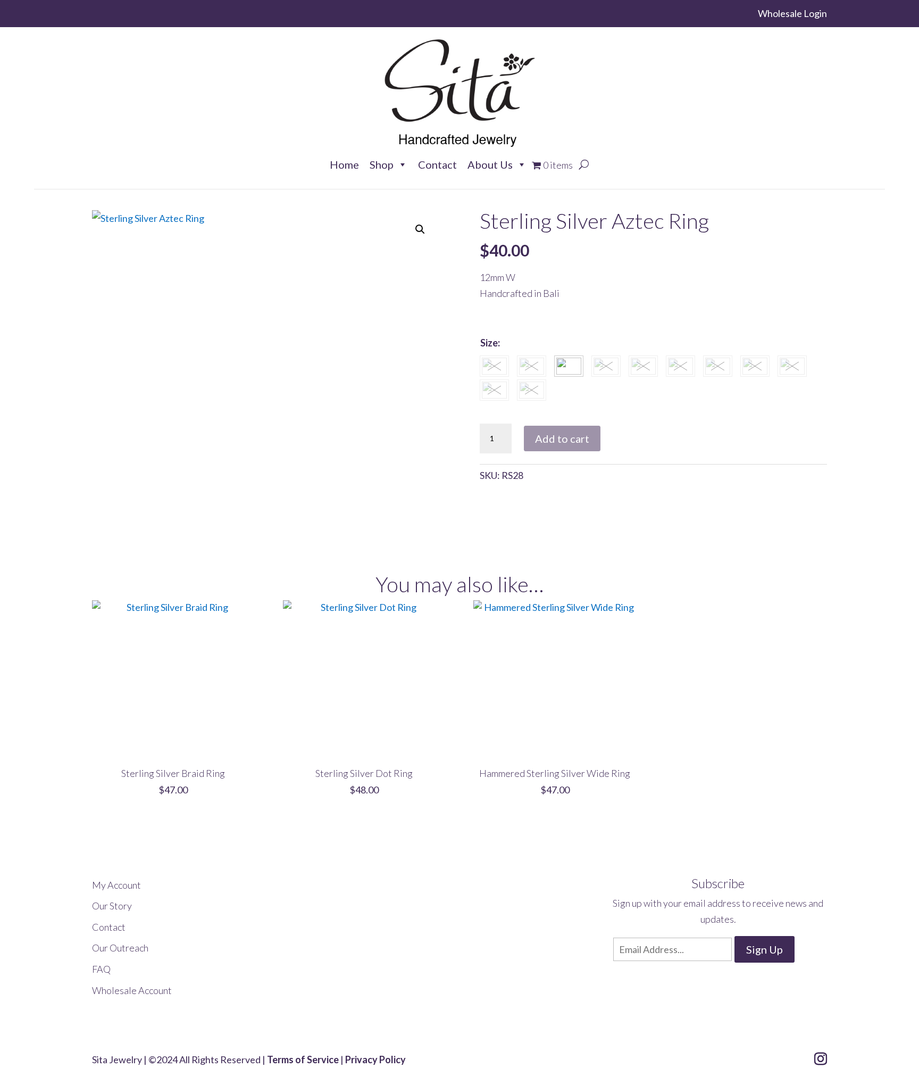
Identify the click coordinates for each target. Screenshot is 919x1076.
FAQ (101, 969)
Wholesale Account (132, 990)
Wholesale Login (792, 13)
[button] (420, 229)
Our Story (112, 906)
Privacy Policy (375, 1059)
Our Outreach (120, 948)
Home (344, 164)
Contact (437, 164)
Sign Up (764, 949)
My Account (116, 885)
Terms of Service (303, 1059)
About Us (490, 164)
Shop (382, 164)
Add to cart (562, 438)
